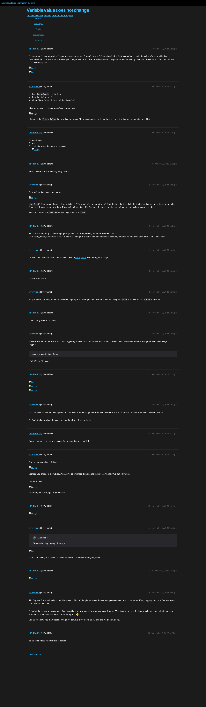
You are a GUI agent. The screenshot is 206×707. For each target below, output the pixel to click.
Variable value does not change (58, 10)
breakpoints (80, 257)
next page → (35, 654)
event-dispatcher (38, 35)
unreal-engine (38, 24)
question (38, 18)
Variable (38, 29)
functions (38, 40)
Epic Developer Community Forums (18, 3)
